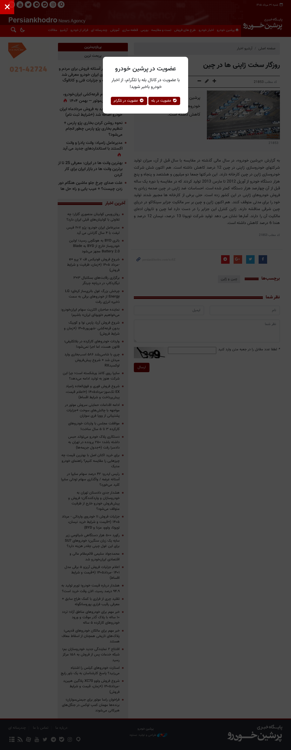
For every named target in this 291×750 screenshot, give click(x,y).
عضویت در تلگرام (126, 101)
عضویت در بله (161, 101)
